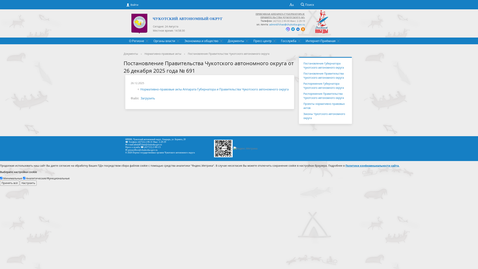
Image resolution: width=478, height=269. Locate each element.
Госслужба (288, 41)
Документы (236, 41)
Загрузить (148, 98)
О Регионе (136, 41)
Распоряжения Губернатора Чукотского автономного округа (323, 85)
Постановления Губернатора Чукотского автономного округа (323, 65)
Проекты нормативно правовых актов (324, 106)
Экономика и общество (201, 41)
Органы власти (164, 41)
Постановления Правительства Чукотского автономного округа (228, 53)
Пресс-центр (262, 41)
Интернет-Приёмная (321, 41)
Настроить (28, 183)
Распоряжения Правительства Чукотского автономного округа (323, 96)
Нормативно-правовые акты (163, 53)
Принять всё (9, 183)
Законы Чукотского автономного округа (324, 116)
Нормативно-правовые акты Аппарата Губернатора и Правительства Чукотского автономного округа (214, 89)
